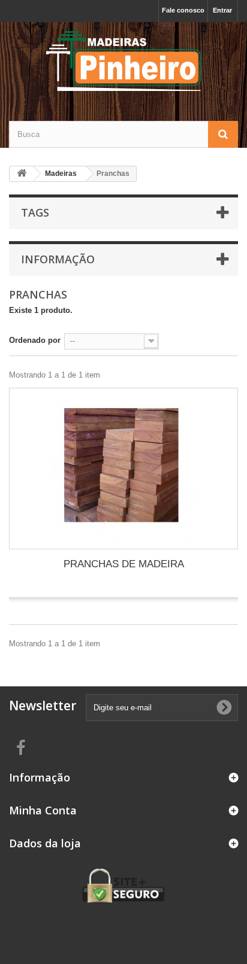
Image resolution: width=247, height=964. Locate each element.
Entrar (222, 10)
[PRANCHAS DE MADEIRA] (123, 468)
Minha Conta (43, 810)
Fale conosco (183, 10)
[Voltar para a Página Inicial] (21, 173)
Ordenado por (35, 340)
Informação (58, 259)
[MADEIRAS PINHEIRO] (123, 61)
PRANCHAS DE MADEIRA (124, 564)
